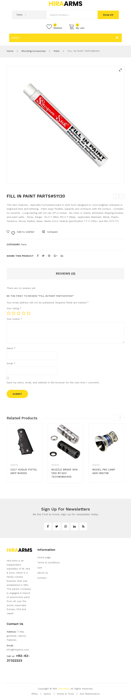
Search (108, 14)
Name (11, 348)
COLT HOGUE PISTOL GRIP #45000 (23, 471)
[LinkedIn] (62, 255)
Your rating (14, 308)
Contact (42, 577)
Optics (47, 693)
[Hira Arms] (65, 3)
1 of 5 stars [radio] (9, 313)
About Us (42, 572)
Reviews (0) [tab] (65, 273)
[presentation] (116, 417)
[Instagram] (65, 526)
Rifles (34, 693)
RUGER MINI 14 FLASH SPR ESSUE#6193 (115, 197)
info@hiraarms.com (18, 649)
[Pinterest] (49, 255)
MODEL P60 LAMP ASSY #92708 (103, 471)
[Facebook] (38, 255)
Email (11, 363)
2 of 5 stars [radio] (14, 313)
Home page (44, 557)
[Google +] (55, 255)
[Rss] (83, 526)
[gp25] (65, 124)
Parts (57, 51)
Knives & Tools (65, 693)
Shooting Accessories (33, 51)
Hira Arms (63, 688)
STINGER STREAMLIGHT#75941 (121, 197)
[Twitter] (43, 255)
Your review (14, 319)
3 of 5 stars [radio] (19, 313)
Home (10, 51)
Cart (39, 567)
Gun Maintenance (90, 693)
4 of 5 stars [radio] (23, 313)
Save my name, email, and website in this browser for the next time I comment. (53, 382)
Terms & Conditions (48, 562)
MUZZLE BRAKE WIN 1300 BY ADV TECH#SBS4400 (64, 473)
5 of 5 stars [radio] (28, 313)
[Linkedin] (74, 526)
